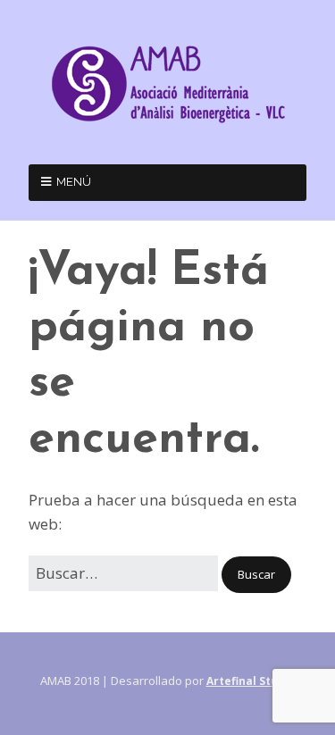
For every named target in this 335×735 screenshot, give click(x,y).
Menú (73, 181)
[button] (256, 574)
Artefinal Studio (251, 681)
